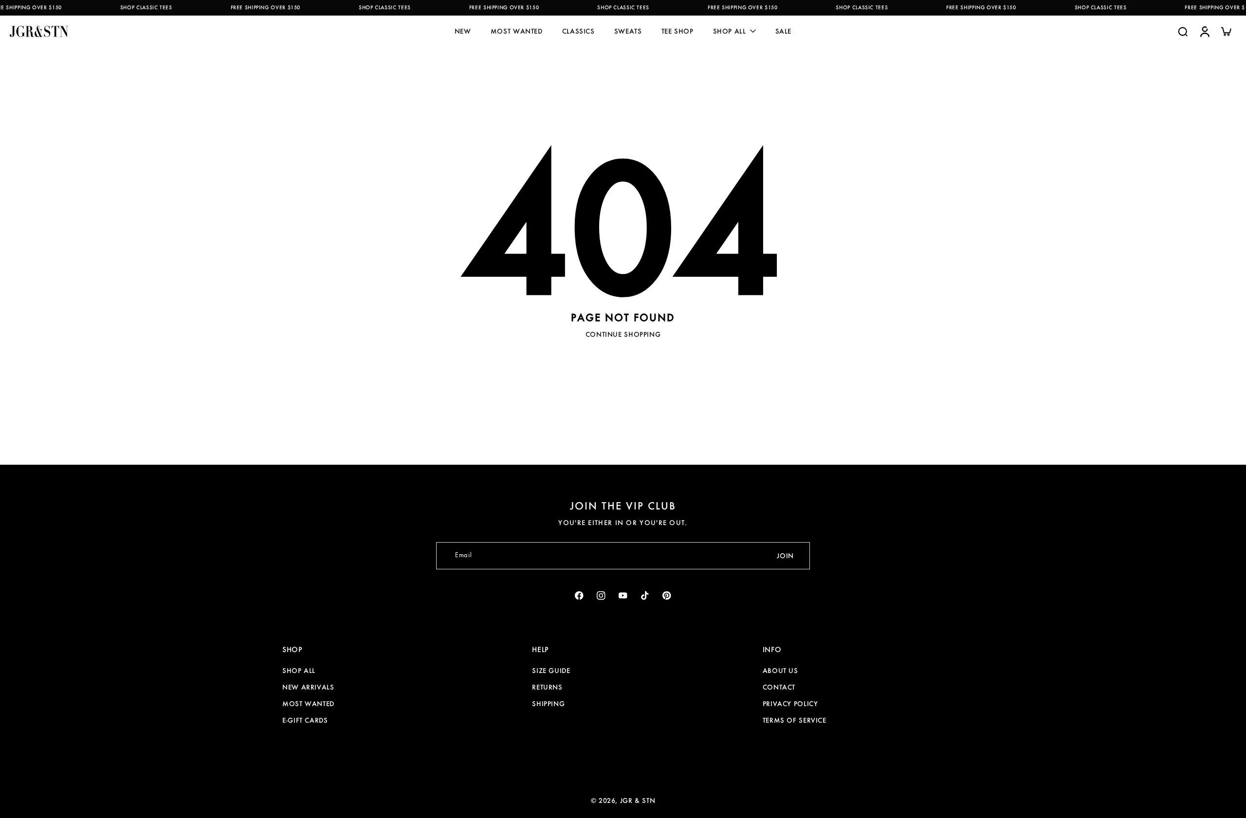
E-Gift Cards (305, 720)
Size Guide (551, 670)
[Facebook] (579, 595)
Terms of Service (794, 720)
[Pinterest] (667, 595)
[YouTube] (623, 595)
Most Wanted (308, 704)
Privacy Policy (790, 704)
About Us (780, 670)
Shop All (298, 670)
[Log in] (1204, 31)
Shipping (548, 704)
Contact (779, 687)
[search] (1182, 31)
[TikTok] (645, 595)
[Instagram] (601, 595)
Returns (547, 687)
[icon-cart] (1225, 31)
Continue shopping (623, 334)
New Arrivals (308, 687)
